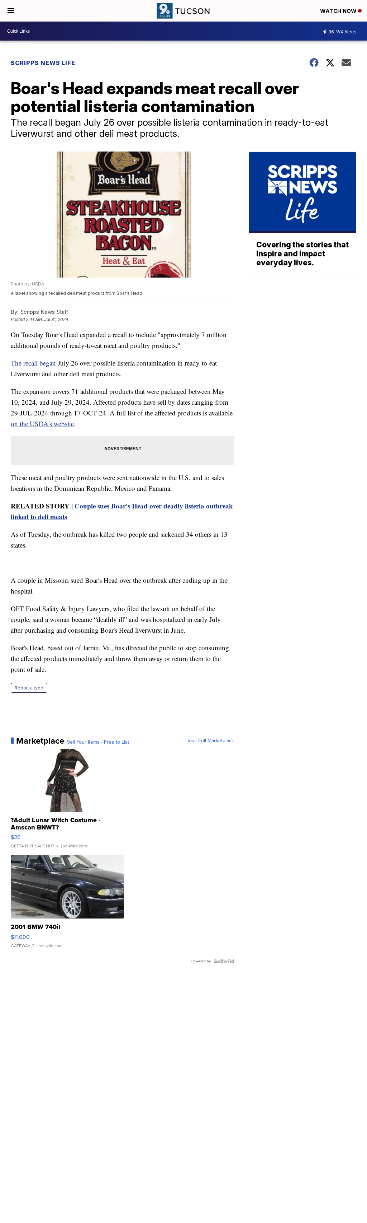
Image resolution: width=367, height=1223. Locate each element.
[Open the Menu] (10, 11)
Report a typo (29, 687)
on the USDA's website (42, 423)
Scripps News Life (43, 62)
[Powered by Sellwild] (224, 961)
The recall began (33, 362)
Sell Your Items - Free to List (98, 742)
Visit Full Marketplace (210, 740)
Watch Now (339, 11)
